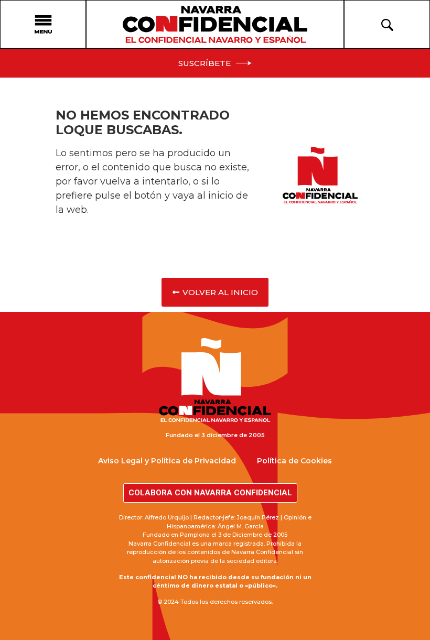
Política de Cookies (294, 460)
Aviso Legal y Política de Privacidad (167, 460)
